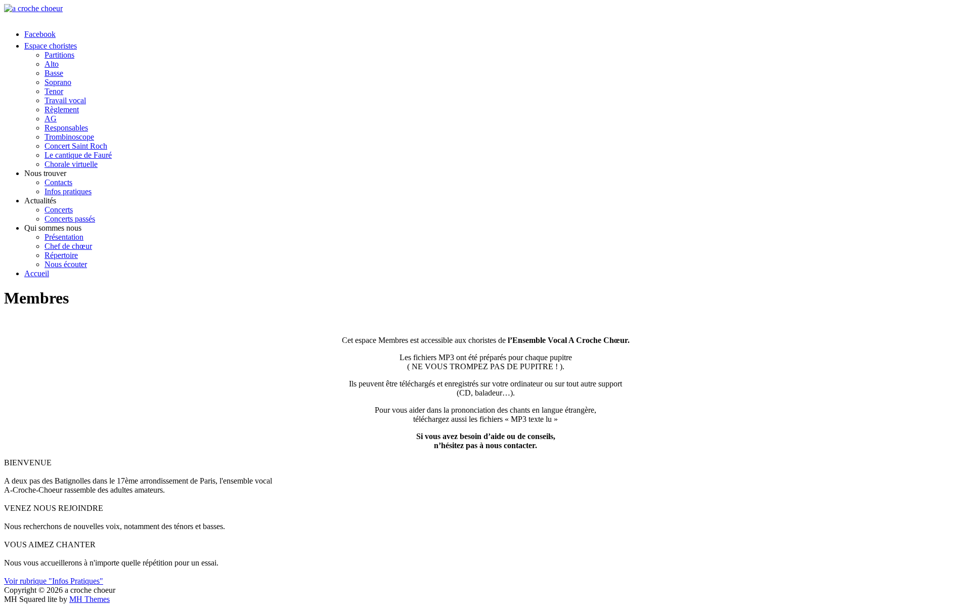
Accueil (36, 273)
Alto (52, 64)
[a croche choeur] (485, 8)
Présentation (64, 237)
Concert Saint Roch (76, 146)
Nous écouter (66, 264)
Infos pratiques (68, 191)
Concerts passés (70, 218)
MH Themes (89, 599)
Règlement (62, 109)
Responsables (66, 127)
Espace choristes (50, 45)
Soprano (58, 82)
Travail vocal (65, 100)
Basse (54, 73)
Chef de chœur (68, 246)
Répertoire (61, 255)
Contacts (58, 182)
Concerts (59, 209)
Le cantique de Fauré (78, 155)
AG (51, 118)
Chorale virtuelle (71, 164)
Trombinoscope (69, 137)
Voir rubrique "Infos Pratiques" (53, 581)
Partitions (59, 55)
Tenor (54, 91)
